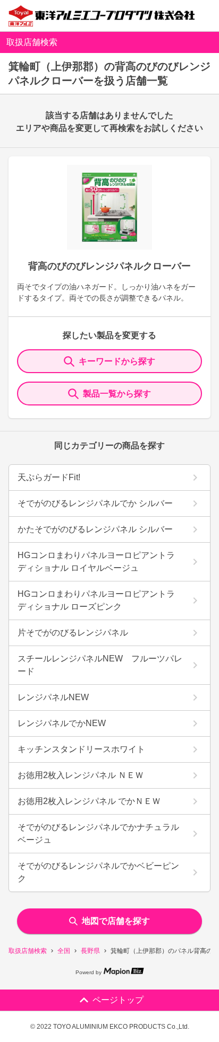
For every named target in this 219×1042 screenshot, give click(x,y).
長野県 (90, 951)
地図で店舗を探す (116, 920)
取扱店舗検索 (28, 951)
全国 (63, 951)
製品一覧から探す (117, 393)
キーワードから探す (117, 361)
